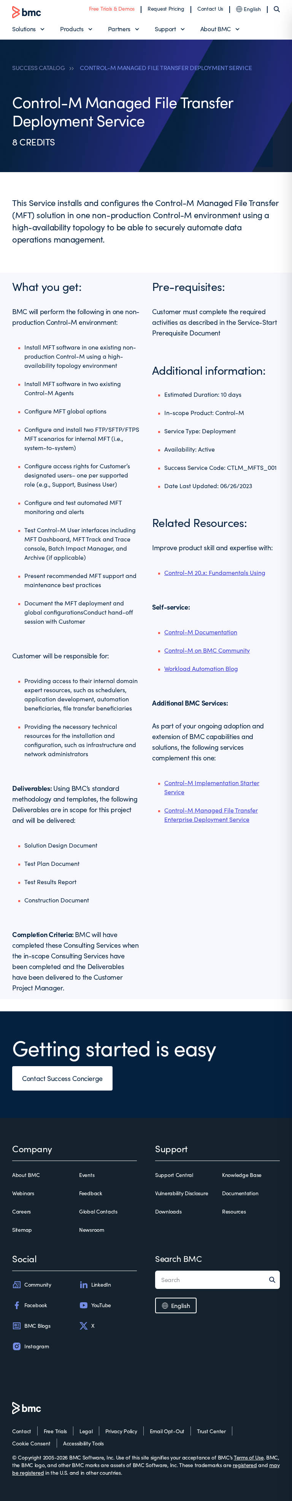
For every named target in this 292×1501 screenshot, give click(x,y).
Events (86, 1174)
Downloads (168, 1211)
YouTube (101, 1305)
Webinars (23, 1193)
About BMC (215, 29)
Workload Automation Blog (201, 668)
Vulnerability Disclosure (181, 1193)
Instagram (36, 1346)
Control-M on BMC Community (207, 650)
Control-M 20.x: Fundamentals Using (214, 572)
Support (165, 29)
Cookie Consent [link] (31, 1443)
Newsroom (91, 1229)
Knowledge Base (242, 1174)
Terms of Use (249, 1457)
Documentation (240, 1193)
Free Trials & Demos (112, 8)
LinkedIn (101, 1284)
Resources (234, 1211)
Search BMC (178, 1258)
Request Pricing (166, 8)
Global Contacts (98, 1211)
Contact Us (210, 8)
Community (37, 1284)
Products (71, 29)
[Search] (277, 9)
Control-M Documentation (200, 632)
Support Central (174, 1174)
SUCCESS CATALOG (38, 68)
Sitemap (22, 1229)
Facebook (35, 1305)
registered (245, 1465)
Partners (119, 29)
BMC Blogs (37, 1325)
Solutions (24, 29)
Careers (21, 1211)
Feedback (90, 1193)
